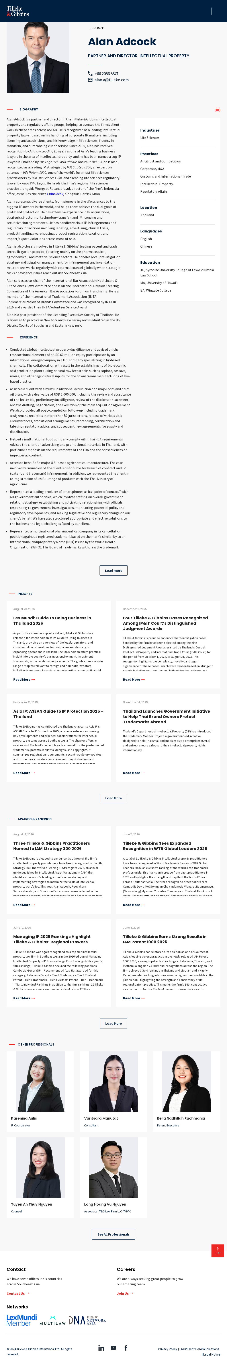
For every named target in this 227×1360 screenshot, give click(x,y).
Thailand (147, 215)
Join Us (123, 1293)
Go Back (98, 28)
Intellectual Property (156, 184)
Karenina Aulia (24, 1118)
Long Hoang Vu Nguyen (105, 1204)
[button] (206, 11)
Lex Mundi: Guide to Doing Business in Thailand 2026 (52, 620)
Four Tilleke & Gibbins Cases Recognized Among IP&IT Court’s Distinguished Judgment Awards (165, 623)
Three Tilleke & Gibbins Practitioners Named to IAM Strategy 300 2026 (51, 845)
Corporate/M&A (152, 168)
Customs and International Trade (165, 176)
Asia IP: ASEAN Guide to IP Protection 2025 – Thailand (58, 713)
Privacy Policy (167, 1349)
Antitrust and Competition (160, 161)
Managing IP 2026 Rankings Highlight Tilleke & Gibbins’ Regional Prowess (52, 939)
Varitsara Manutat (101, 1118)
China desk (55, 194)
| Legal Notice (211, 1354)
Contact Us (16, 1293)
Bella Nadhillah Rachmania (181, 1118)
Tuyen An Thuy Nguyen (31, 1204)
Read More (21, 680)
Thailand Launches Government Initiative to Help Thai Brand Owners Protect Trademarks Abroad (166, 716)
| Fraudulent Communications (198, 1349)
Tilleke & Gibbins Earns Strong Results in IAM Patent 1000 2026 (165, 939)
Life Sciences (150, 137)
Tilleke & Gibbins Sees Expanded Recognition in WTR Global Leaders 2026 (165, 845)
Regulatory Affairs (154, 191)
